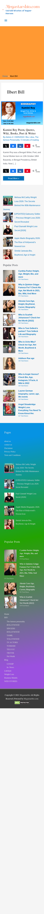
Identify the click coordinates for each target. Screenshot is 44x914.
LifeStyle (7, 671)
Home (6, 614)
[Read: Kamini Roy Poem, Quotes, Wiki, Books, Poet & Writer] (22, 113)
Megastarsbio (25, 695)
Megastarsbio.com (23, 6)
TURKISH (11, 646)
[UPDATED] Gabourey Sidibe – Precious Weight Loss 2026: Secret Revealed (27, 218)
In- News (10, 667)
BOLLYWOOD (13, 625)
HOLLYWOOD (13, 632)
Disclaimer (8, 448)
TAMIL (10, 635)
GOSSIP (10, 664)
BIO (6, 617)
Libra (32, 137)
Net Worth (11, 656)
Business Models (10, 678)
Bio (27, 137)
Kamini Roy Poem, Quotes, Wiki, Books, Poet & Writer (19, 131)
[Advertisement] (22, 52)
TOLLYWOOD (13, 639)
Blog (6, 660)
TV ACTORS (12, 642)
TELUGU (11, 649)
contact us (8, 445)
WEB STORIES (10, 681)
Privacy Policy (10, 451)
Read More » (13, 179)
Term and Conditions (12, 455)
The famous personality (16, 621)
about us (7, 441)
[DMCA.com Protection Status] (22, 702)
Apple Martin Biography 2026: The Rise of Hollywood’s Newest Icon (27, 242)
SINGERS (11, 628)
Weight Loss (9, 674)
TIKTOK (10, 653)
